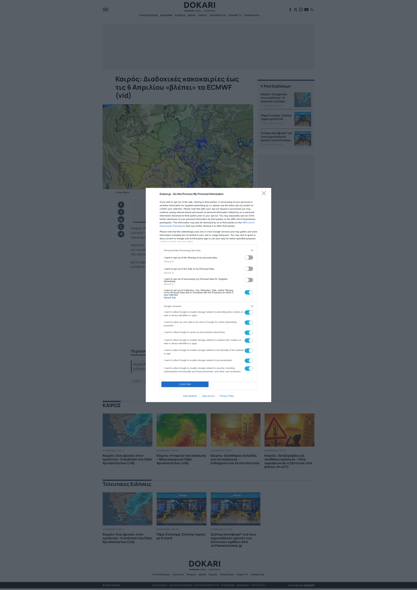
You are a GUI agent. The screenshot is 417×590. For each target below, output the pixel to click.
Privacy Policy (227, 396)
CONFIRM (185, 384)
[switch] (249, 257)
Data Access (208, 396)
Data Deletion (190, 396)
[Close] (265, 194)
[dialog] (208, 295)
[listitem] (208, 250)
